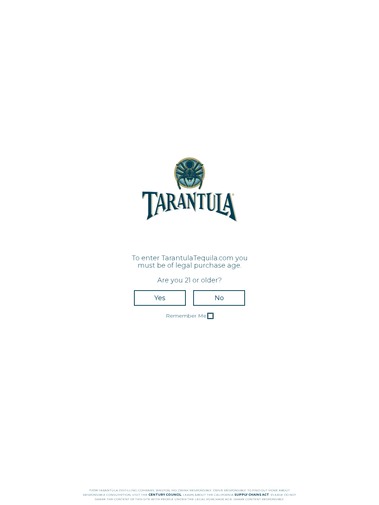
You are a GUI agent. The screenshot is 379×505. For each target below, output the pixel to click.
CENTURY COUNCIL (164, 494)
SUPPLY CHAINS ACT (251, 494)
